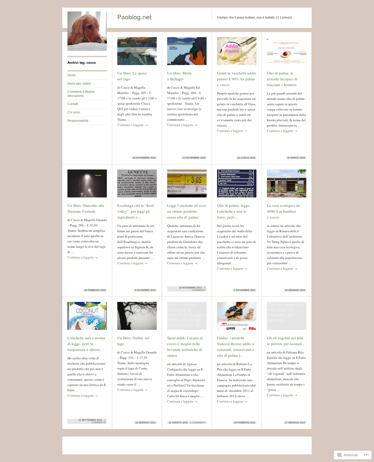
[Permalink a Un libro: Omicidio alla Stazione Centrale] (87, 186)
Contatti (72, 104)
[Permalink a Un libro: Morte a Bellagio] (187, 53)
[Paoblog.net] (87, 50)
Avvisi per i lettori (79, 83)
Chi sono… (75, 112)
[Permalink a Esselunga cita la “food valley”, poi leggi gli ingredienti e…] (137, 186)
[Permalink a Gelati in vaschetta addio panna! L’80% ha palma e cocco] (236, 53)
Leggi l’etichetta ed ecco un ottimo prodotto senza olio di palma (186, 211)
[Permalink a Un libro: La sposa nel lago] (137, 53)
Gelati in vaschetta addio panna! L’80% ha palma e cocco (236, 78)
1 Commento (98, 421)
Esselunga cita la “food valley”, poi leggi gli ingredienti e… (135, 211)
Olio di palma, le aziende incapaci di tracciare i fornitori (282, 78)
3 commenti (198, 288)
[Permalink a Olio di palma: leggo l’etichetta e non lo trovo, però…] (236, 186)
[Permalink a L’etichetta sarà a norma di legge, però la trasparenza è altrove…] (87, 318)
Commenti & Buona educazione (80, 94)
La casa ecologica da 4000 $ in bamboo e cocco (283, 211)
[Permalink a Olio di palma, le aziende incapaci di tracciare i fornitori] (286, 53)
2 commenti (197, 422)
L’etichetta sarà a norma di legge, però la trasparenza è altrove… (86, 343)
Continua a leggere (132, 124)
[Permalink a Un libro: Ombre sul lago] (137, 318)
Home (71, 75)
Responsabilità (77, 120)
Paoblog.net (134, 16)
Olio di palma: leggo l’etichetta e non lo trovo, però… (233, 211)
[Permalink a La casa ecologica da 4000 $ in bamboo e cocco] (286, 186)
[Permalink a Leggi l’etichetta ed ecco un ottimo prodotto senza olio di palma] (187, 186)
